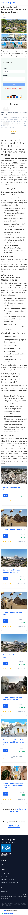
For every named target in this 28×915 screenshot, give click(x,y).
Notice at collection (7, 913)
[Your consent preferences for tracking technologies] (2, 913)
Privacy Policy (5, 873)
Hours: (5, 75)
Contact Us (14, 826)
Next (14, 84)
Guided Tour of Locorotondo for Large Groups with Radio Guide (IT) (13, 785)
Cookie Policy (5, 876)
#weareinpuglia (4, 855)
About (3, 864)
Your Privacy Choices (12, 910)
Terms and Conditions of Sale (9, 882)
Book (6, 495)
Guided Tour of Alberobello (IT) (14, 529)
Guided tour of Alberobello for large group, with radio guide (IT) (13, 742)
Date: (5, 68)
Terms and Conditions (7, 879)
